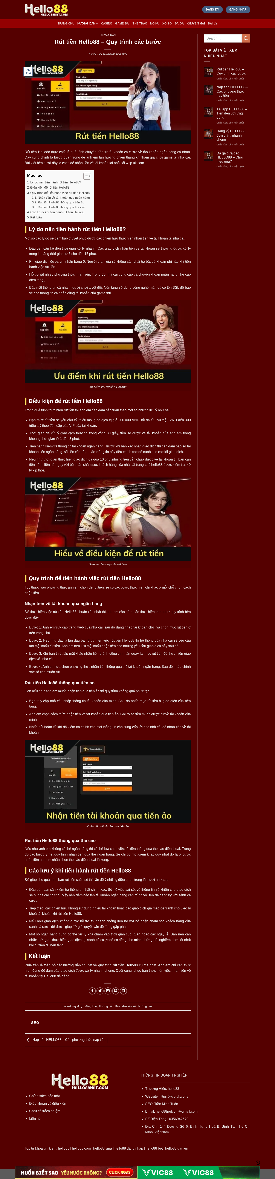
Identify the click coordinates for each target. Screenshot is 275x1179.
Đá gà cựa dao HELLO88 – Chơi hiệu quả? (230, 157)
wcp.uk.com (135, 163)
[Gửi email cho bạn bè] (108, 990)
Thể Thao (140, 23)
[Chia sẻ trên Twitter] (100, 990)
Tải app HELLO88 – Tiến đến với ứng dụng (232, 113)
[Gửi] (246, 38)
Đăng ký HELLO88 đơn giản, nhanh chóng (231, 135)
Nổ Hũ (154, 23)
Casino (106, 23)
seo (124, 54)
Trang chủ (66, 23)
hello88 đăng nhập (129, 1148)
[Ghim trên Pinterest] (115, 990)
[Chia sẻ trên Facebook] (92, 990)
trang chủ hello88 (149, 465)
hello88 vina (102, 1148)
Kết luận (36, 217)
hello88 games (176, 1148)
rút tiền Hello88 (125, 965)
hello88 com (81, 1148)
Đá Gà (179, 23)
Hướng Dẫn (86, 23)
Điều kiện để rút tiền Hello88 (49, 187)
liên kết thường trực (140, 1006)
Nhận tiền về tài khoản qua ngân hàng (64, 197)
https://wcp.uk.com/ (173, 1096)
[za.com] (46, 9)
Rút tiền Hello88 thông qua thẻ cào (61, 207)
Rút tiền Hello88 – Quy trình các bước (231, 71)
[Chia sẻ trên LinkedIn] (123, 990)
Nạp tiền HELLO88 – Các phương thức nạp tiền (68, 1040)
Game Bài (122, 23)
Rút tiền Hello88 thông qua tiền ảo (61, 202)
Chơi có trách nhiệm (44, 1111)
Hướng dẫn (108, 35)
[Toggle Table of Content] (85, 176)
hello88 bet (154, 1148)
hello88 (173, 1089)
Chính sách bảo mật (44, 1096)
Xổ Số (167, 23)
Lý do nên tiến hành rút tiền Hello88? (55, 182)
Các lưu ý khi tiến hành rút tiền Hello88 (57, 212)
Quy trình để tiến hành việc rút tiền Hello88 (60, 193)
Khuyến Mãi (196, 23)
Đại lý (213, 23)
